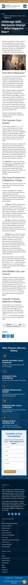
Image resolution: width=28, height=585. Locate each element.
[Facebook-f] (12, 514)
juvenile (19, 126)
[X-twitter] (9, 514)
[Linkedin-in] (19, 514)
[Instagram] (15, 514)
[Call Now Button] (24, 582)
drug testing (12, 262)
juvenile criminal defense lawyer (10, 291)
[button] (25, 6)
